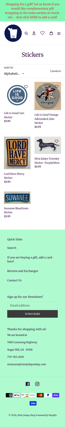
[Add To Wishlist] (26, 86)
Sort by (8, 67)
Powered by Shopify (46, 415)
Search (11, 248)
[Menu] (59, 33)
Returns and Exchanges (22, 271)
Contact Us (14, 280)
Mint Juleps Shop (26, 415)
